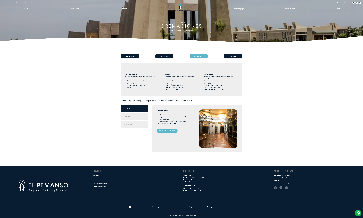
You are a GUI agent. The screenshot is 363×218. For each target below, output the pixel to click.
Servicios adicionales (100, 184)
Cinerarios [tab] (126, 116)
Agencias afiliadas (289, 9)
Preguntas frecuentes (227, 207)
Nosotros (26, 9)
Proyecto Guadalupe (31, 3)
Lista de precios (211, 207)
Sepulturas (130, 56)
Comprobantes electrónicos (341, 3)
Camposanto (75, 9)
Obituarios (19, 3)
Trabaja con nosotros (178, 207)
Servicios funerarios (99, 178)
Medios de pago (238, 9)
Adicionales (233, 56)
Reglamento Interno (195, 207)
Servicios (125, 9)
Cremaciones (198, 56)
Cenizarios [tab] (126, 108)
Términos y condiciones (160, 207)
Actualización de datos (100, 187)
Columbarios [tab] (127, 125)
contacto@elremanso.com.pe (292, 183)
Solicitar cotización (167, 131)
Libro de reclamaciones (140, 207)
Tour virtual (338, 9)
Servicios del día (8, 3)
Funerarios (164, 56)
